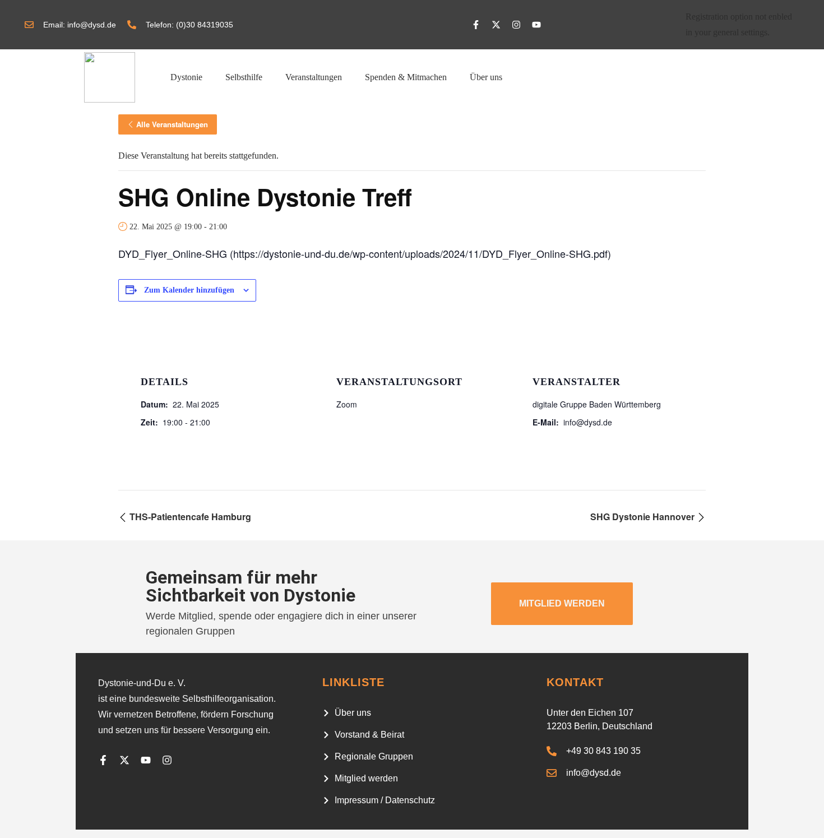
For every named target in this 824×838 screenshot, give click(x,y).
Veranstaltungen (313, 77)
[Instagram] (516, 24)
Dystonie (186, 77)
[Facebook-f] (475, 24)
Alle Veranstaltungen (172, 124)
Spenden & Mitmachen (406, 77)
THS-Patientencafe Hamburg (189, 516)
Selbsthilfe (243, 77)
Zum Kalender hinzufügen (189, 290)
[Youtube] (536, 24)
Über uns (486, 77)
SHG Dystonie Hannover (643, 516)
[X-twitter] (496, 24)
